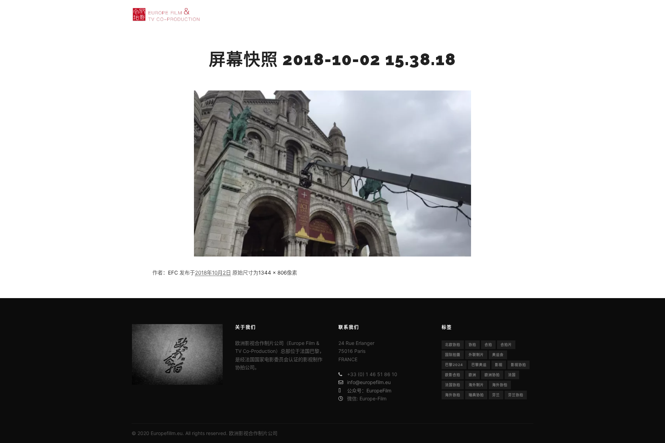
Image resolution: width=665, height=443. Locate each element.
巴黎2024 (454, 365)
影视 (499, 365)
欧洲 (472, 375)
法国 (512, 375)
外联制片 (476, 355)
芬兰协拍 (515, 395)
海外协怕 (499, 385)
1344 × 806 (272, 272)
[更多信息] (522, 14)
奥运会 (498, 355)
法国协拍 (452, 385)
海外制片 (476, 385)
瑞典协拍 (476, 395)
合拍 (488, 344)
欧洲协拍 (492, 375)
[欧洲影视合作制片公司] (166, 14)
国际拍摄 (452, 355)
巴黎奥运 (479, 365)
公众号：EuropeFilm (369, 390)
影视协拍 (518, 365)
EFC (173, 272)
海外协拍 (452, 395)
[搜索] (509, 14)
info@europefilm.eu (369, 382)
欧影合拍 (452, 375)
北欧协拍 (452, 344)
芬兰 (496, 395)
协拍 (472, 344)
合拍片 (506, 344)
